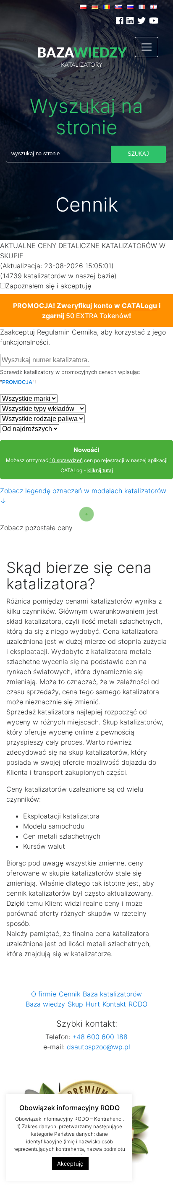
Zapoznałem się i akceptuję (80, 286)
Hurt (93, 1004)
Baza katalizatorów (112, 994)
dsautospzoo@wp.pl (98, 1047)
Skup (75, 1004)
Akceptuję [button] (70, 1163)
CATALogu (139, 305)
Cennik (69, 994)
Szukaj (138, 154)
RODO (137, 1004)
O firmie (43, 994)
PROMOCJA (17, 382)
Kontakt (114, 1004)
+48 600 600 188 (99, 1037)
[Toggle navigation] (146, 47)
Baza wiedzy (45, 1004)
